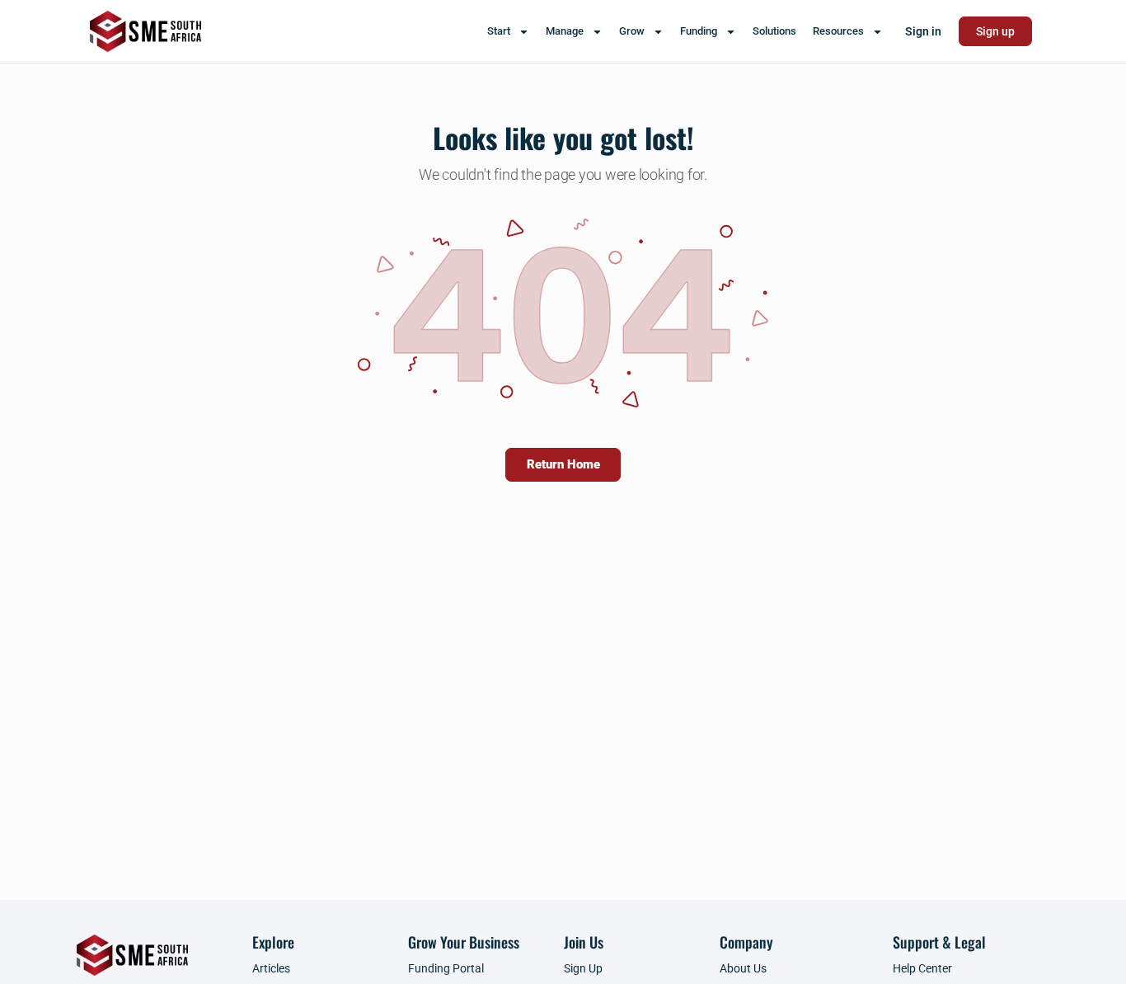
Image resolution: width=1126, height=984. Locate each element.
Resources (838, 31)
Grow (632, 31)
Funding (698, 31)
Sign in (923, 31)
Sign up (995, 31)
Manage (565, 31)
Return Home (563, 464)
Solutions (774, 31)
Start (498, 31)
